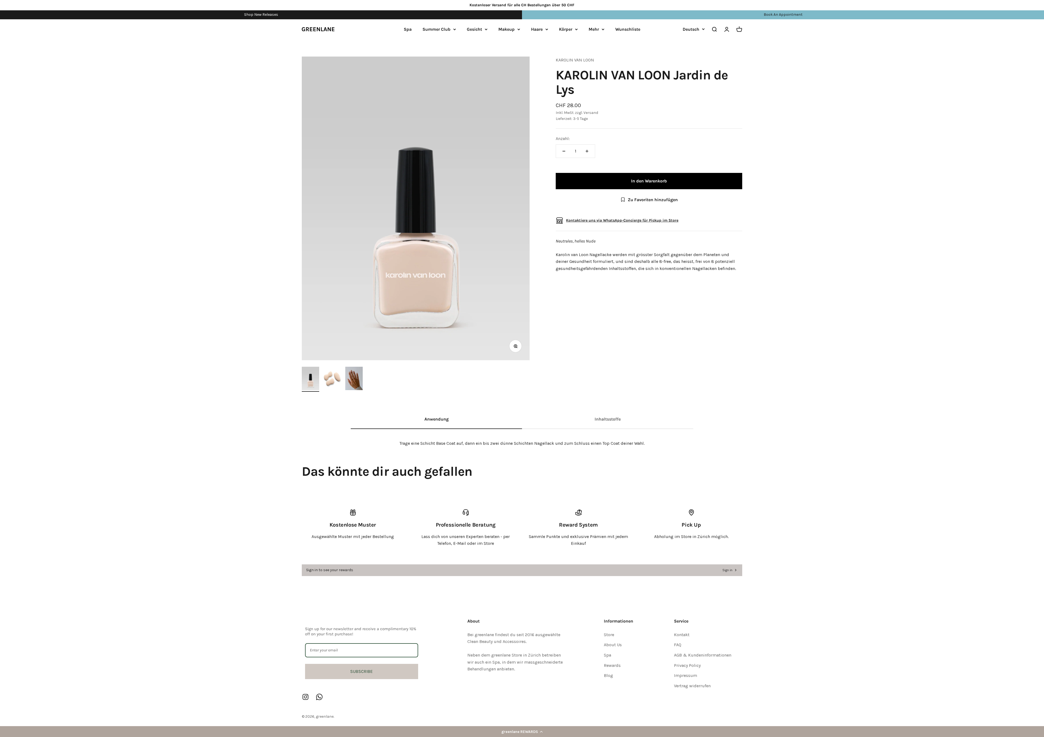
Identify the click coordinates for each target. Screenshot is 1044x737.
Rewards (612, 665)
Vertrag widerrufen (692, 685)
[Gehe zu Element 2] (332, 379)
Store (609, 634)
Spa (408, 29)
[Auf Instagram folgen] (305, 697)
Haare (537, 29)
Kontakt (681, 634)
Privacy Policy (687, 665)
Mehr (594, 29)
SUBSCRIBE (361, 671)
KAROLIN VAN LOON (575, 60)
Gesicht (474, 29)
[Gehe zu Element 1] (310, 379)
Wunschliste (627, 29)
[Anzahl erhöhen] (587, 151)
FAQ (677, 644)
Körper (565, 29)
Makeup (506, 29)
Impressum (685, 675)
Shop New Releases (261, 14)
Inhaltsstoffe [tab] (608, 419)
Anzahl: (563, 138)
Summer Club (436, 29)
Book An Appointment (783, 14)
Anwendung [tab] (436, 419)
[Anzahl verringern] (564, 151)
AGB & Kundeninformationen (702, 655)
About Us (613, 644)
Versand (590, 112)
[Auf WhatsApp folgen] (319, 697)
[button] (522, 731)
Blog (608, 675)
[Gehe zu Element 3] (354, 379)
